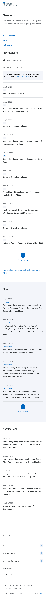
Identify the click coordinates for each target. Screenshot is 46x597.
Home (5, 536)
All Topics (7, 67)
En (41, 593)
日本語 (36, 593)
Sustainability (9, 553)
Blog (5, 40)
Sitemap (5, 585)
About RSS (17, 588)
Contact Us (7, 574)
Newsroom (13, 536)
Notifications (9, 45)
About (5, 546)
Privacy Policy (7, 588)
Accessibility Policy (26, 585)
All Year (19, 67)
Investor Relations (11, 561)
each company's (22, 77)
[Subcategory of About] (41, 546)
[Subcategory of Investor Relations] (41, 561)
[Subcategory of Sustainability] (41, 553)
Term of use (14, 585)
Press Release (9, 36)
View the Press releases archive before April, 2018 (21, 271)
